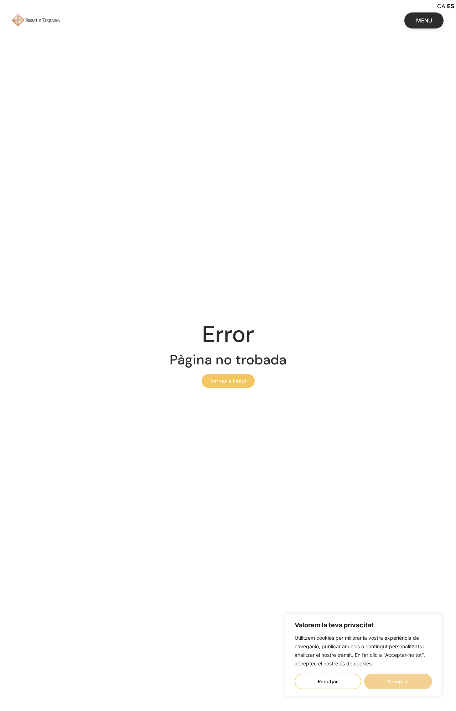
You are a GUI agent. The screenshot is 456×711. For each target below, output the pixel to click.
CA (441, 6)
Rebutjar (328, 681)
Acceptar (398, 681)
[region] (363, 655)
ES (450, 6)
